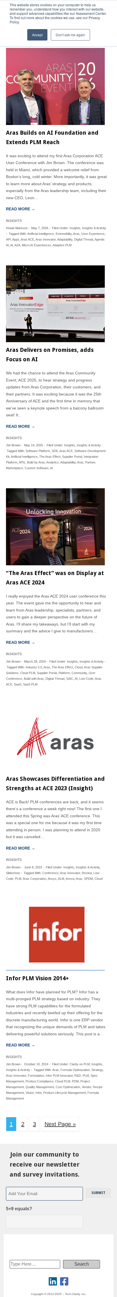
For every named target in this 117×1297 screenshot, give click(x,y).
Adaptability (64, 239)
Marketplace (14, 468)
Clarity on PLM (80, 1064)
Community (79, 673)
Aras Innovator (45, 239)
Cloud (79, 667)
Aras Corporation (34, 878)
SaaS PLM (30, 684)
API (8, 239)
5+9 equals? (19, 1208)
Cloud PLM (27, 673)
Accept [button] (37, 34)
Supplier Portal (72, 456)
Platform (64, 673)
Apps (15, 239)
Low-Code (86, 678)
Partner (90, 462)
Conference (50, 873)
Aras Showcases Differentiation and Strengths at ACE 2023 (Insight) (55, 783)
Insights (75, 228)
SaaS (17, 684)
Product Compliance (39, 1081)
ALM (61, 878)
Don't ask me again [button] (70, 34)
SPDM (88, 878)
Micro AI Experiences (36, 245)
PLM (18, 878)
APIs (22, 462)
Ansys (52, 878)
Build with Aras (34, 678)
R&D (77, 1075)
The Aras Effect (49, 456)
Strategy (97, 1070)
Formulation (36, 1075)
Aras (76, 233)
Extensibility (64, 233)
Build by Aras (36, 462)
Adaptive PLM (62, 245)
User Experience (93, 233)
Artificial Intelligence (40, 233)
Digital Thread (83, 239)
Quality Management (40, 1087)
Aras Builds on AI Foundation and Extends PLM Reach (52, 137)
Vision (30, 1092)
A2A (17, 245)
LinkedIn (53, 1281)
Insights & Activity (94, 228)
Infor (38, 1092)
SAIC (69, 678)
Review (87, 873)
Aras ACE (27, 239)
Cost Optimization (68, 1087)
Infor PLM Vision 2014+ (37, 978)
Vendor (86, 1087)
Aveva (70, 878)
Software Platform (38, 451)
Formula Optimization (75, 1070)
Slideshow (13, 873)
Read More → (20, 209)
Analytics (52, 462)
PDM (75, 1081)
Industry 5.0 (34, 667)
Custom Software (37, 468)
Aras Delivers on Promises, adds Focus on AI (50, 354)
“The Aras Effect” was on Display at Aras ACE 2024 (55, 578)
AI (11, 245)
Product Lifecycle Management (64, 1092)
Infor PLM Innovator (59, 1075)
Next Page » (60, 1124)
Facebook (64, 1281)
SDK (55, 451)
